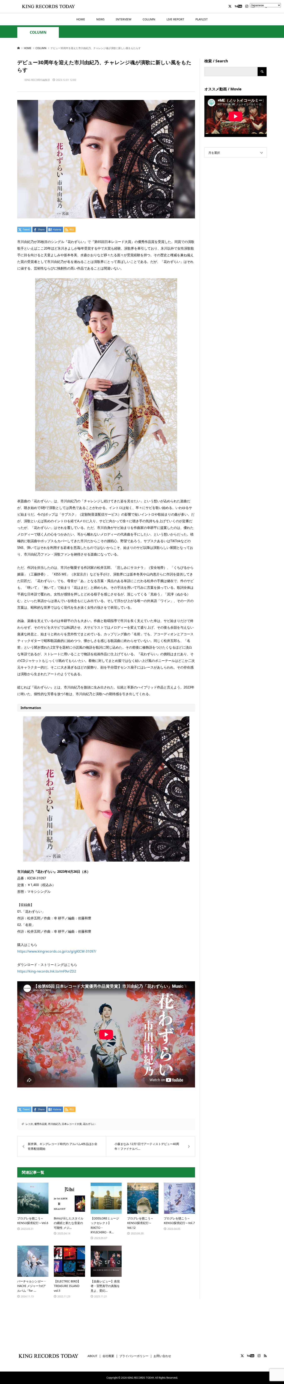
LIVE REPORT (175, 19)
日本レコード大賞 (72, 1124)
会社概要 (108, 1356)
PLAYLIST (201, 19)
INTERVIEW (123, 19)
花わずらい (89, 1124)
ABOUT (92, 1356)
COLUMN (149, 19)
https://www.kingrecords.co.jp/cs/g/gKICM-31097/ (56, 951)
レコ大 (29, 1124)
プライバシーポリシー (133, 1356)
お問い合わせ (162, 1356)
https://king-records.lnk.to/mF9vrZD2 (46, 971)
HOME (80, 19)
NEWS (100, 19)
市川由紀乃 (54, 1124)
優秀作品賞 (40, 1124)
